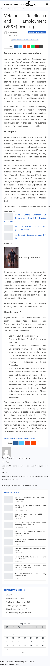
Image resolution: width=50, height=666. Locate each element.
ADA (9, 595)
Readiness (22, 439)
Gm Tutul (15, 664)
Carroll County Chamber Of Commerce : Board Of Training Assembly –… (25, 218)
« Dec (24, 652)
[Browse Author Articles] (6, 452)
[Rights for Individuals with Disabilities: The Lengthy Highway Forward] (8, 499)
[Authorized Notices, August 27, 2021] (8, 236)
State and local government (18, 602)
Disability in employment (37, 32)
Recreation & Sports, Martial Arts (19, 613)
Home (16, 439)
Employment (9, 439)
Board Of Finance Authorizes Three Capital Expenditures (30, 566)
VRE (33, 439)
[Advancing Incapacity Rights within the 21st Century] (8, 516)
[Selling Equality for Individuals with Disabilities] (8, 508)
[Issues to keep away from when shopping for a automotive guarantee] (8, 525)
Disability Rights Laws (15, 598)
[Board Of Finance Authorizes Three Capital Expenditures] (8, 567)
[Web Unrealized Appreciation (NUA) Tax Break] (8, 228)
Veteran (29, 439)
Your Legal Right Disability (17, 606)
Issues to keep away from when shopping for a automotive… (30, 524)
